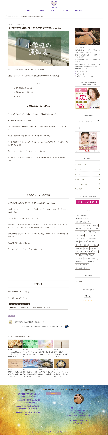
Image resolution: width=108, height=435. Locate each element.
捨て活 (96, 251)
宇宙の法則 (79, 248)
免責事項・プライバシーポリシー (85, 76)
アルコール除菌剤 (92, 225)
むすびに (18, 96)
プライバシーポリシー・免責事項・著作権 (42, 432)
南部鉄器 (91, 241)
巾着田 (86, 248)
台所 (77, 174)
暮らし (78, 169)
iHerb (77, 215)
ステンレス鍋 (80, 235)
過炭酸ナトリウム (81, 261)
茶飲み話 (12, 316)
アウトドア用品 (80, 225)
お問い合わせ (80, 74)
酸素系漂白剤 (92, 261)
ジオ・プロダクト (93, 232)
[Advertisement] (38, 177)
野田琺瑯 (78, 264)
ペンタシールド (91, 238)
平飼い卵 (93, 248)
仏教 (77, 241)
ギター (89, 228)
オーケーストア (80, 228)
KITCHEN (41, 10)
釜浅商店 (85, 264)
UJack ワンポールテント (83, 218)
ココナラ (95, 228)
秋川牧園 (87, 258)
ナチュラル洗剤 (80, 238)
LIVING (28, 10)
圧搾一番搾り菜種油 (82, 245)
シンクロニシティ (81, 232)
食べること (79, 179)
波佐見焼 (91, 255)
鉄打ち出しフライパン (82, 268)
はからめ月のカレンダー (83, 222)
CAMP (65, 10)
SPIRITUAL (78, 10)
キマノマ (74, 432)
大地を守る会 (94, 245)
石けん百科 (79, 258)
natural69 (83, 215)
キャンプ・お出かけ (81, 184)
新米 (77, 255)
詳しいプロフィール (82, 71)
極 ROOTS (83, 255)
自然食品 (94, 258)
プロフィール (24, 432)
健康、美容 (83, 241)
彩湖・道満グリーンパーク (84, 251)
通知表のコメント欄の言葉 (23, 92)
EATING (54, 10)
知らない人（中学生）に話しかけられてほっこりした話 (31, 307)
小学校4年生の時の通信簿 (23, 88)
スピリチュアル (80, 164)
